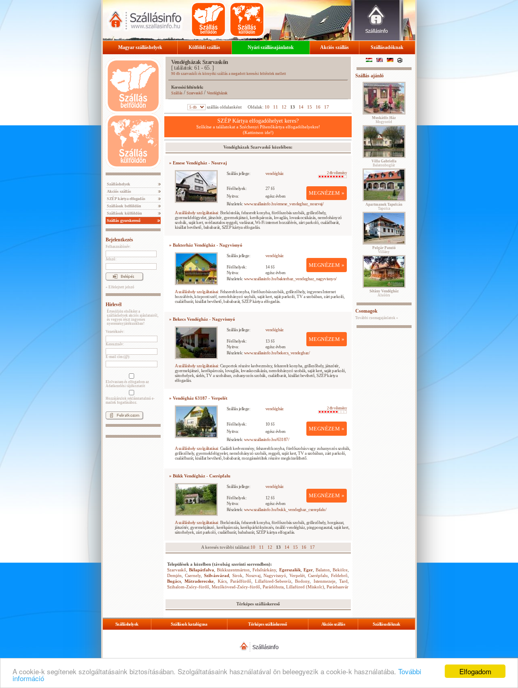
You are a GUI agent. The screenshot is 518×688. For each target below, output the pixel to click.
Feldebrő (339, 575)
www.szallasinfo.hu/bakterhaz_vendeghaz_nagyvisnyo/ (290, 278)
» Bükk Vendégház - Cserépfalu (199, 475)
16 (318, 106)
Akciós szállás (334, 47)
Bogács (174, 581)
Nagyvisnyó (274, 575)
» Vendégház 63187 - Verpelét (198, 398)
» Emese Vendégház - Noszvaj (198, 162)
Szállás (177, 93)
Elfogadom (475, 671)
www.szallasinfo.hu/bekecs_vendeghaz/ (277, 352)
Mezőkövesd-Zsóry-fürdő (236, 586)
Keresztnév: (115, 344)
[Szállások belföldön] (208, 19)
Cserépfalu (318, 575)
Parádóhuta (273, 586)
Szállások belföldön (123, 206)
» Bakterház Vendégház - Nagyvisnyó (205, 245)
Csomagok (366, 311)
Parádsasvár (337, 586)
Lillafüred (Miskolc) (305, 586)
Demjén (174, 575)
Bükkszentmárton (233, 569)
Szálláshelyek (118, 184)
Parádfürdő (240, 581)
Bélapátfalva (201, 569)
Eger (308, 569)
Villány (384, 250)
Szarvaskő (195, 93)
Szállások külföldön (124, 213)
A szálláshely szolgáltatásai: (197, 212)
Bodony (302, 581)
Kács (222, 581)
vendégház (274, 173)
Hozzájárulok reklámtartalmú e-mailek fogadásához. (130, 400)
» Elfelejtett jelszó (120, 287)
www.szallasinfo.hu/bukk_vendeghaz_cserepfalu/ (285, 509)
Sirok (237, 575)
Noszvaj (253, 575)
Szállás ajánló (369, 76)
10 (267, 106)
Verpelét (297, 575)
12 (284, 106)
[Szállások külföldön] (247, 19)
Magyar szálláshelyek (140, 47)
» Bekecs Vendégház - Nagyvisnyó (202, 319)
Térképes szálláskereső (267, 624)
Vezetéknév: (115, 332)
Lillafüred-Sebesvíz (273, 581)
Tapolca (383, 206)
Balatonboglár (384, 163)
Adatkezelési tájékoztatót (125, 386)
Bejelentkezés (119, 240)
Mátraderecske (199, 581)
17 (326, 106)
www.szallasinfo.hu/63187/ (266, 439)
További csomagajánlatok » (376, 318)
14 (301, 106)
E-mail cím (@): (118, 357)
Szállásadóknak (387, 47)
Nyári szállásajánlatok (271, 47)
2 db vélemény (337, 173)
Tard (343, 581)
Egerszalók (290, 569)
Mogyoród (384, 120)
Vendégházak (217, 93)
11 (275, 106)
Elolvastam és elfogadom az (127, 384)
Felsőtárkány (264, 569)
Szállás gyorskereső (123, 220)
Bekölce (340, 569)
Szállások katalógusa (189, 624)
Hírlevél (113, 304)
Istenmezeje (324, 581)
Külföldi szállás (204, 47)
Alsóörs (384, 293)
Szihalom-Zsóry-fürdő (188, 586)
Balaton (323, 569)
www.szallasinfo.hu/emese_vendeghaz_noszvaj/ (283, 203)
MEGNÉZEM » (326, 193)
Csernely (193, 575)
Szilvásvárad (216, 575)
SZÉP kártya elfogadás (125, 198)
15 (309, 106)
